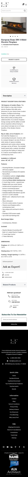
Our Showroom (14, 412)
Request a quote (14, 59)
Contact (14, 398)
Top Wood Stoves (14, 378)
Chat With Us (16, 302)
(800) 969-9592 (15, 297)
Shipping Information (14, 427)
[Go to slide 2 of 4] (12, 36)
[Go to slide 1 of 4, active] (10, 36)
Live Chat (7, 274)
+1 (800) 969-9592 (9, 272)
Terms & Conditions (14, 404)
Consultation (14, 432)
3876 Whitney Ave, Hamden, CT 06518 (15, 364)
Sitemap (14, 437)
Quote (14, 307)
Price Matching (14, 414)
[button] (14, 95)
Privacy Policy (14, 406)
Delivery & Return (14, 409)
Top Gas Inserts (14, 386)
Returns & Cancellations (14, 429)
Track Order (14, 435)
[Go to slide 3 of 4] (15, 36)
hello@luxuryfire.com (15, 361)
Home (14, 375)
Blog (14, 401)
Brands (14, 389)
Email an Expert (8, 277)
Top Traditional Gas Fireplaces (14, 383)
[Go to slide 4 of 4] (17, 36)
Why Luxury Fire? (14, 417)
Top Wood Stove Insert (14, 381)
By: (10, 44)
